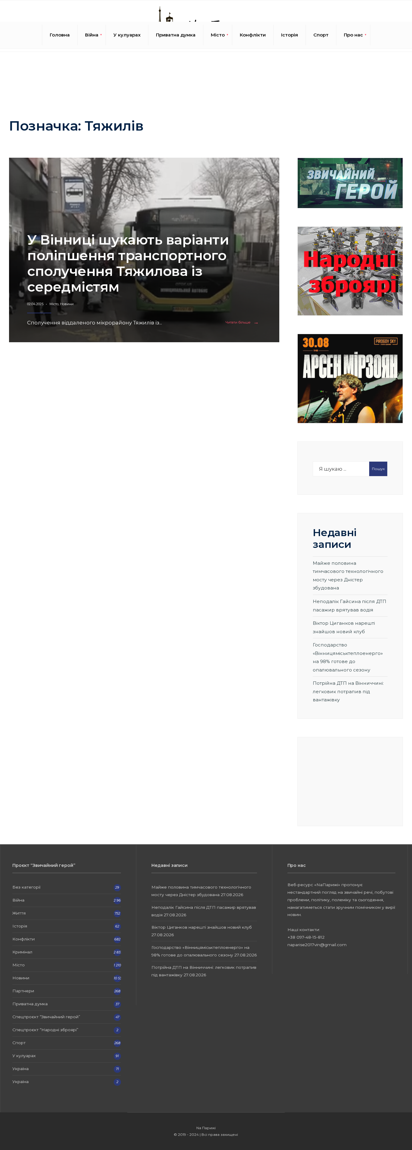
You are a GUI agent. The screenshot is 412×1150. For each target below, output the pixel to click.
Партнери (23, 990)
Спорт (320, 35)
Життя (19, 913)
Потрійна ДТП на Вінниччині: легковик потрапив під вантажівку (348, 691)
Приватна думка (175, 35)
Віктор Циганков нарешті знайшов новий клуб (201, 927)
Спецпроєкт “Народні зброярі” (45, 1029)
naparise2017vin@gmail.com (317, 944)
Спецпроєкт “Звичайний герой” (46, 1016)
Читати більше (243, 322)
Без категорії (26, 887)
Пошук (378, 468)
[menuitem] (92, 35)
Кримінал (22, 951)
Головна (60, 35)
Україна (20, 1068)
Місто (218, 35)
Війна (91, 35)
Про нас (353, 35)
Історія (289, 35)
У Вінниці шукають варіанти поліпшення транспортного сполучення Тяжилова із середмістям (128, 263)
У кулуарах (127, 35)
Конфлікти (253, 35)
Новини (67, 304)
